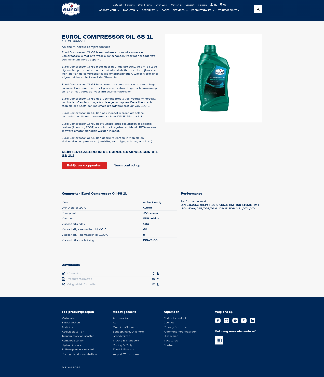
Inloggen (202, 5)
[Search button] (258, 9)
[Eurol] (73, 9)
